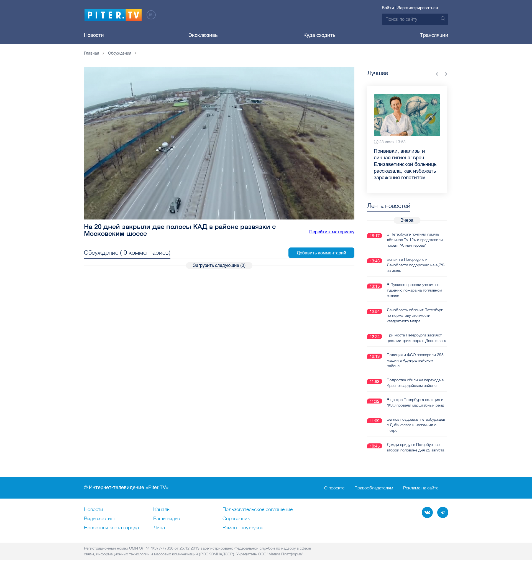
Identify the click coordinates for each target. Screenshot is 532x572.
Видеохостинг (100, 519)
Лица (159, 528)
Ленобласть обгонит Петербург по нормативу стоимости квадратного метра (415, 315)
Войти (388, 7)
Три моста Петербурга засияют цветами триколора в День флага (416, 338)
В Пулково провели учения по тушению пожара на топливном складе (414, 290)
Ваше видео (166, 519)
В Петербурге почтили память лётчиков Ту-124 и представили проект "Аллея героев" (415, 240)
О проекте (334, 488)
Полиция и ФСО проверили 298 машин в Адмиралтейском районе (415, 360)
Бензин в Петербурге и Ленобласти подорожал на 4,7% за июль (415, 265)
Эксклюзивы (203, 35)
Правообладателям (373, 488)
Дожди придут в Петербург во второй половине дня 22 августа (415, 447)
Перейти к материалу (331, 231)
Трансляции (434, 35)
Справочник (236, 519)
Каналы (161, 509)
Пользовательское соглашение (257, 509)
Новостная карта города (111, 528)
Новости (94, 35)
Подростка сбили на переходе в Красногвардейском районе (415, 382)
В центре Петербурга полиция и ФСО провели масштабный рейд (415, 402)
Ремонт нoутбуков (242, 528)
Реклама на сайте (420, 488)
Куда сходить (319, 35)
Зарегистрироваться (417, 7)
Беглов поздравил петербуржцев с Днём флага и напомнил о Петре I (416, 425)
